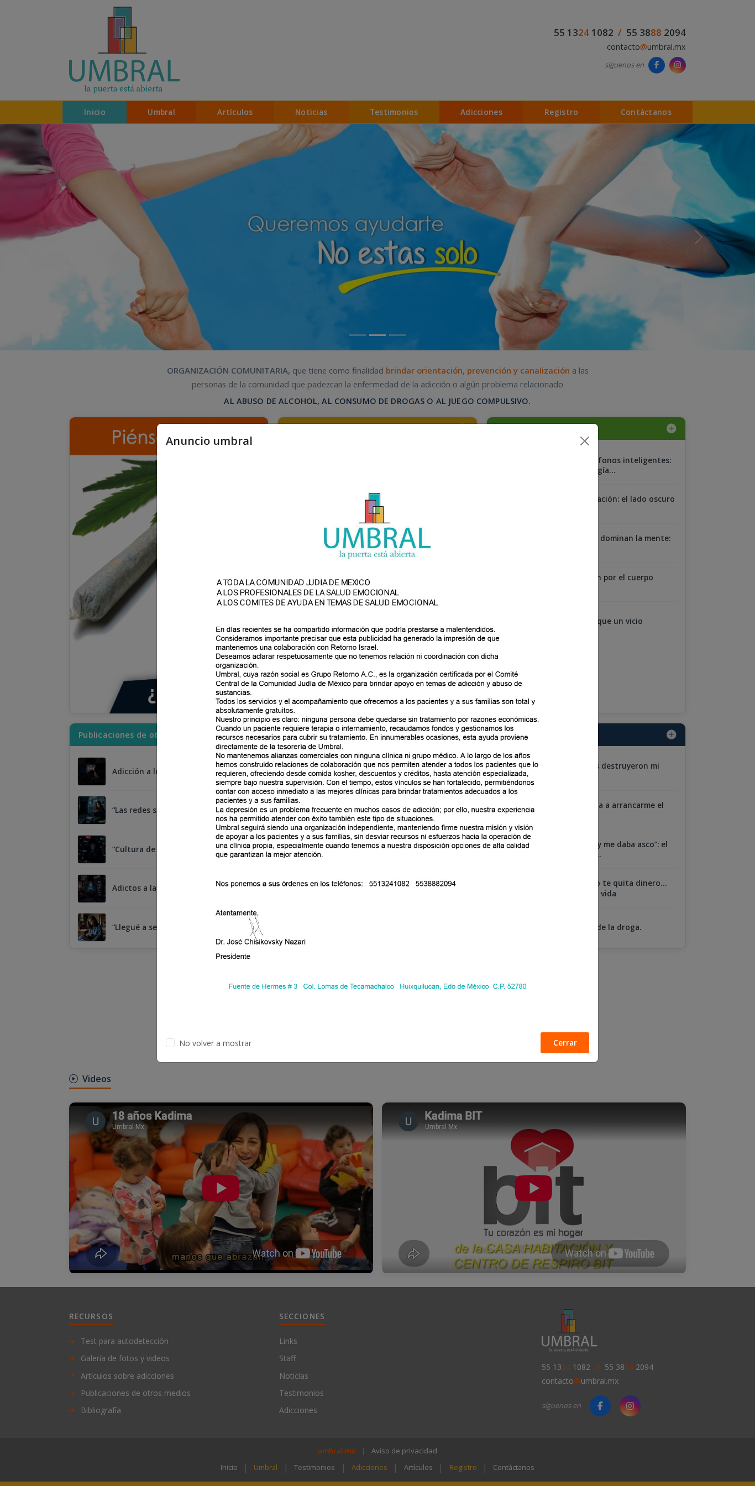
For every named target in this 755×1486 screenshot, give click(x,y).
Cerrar (565, 1042)
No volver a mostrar (215, 1043)
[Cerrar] (585, 441)
